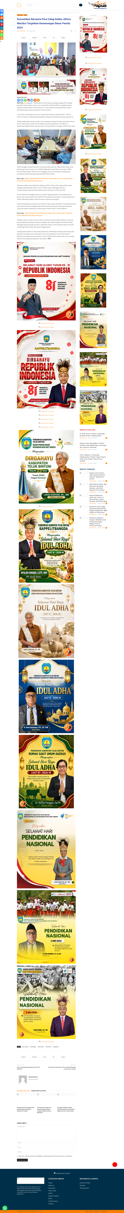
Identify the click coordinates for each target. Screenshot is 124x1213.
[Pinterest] (1, 24)
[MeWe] (1, 28)
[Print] (35, 100)
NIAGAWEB (39, 1211)
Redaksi (82, 1185)
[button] (114, 1164)
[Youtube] (33, 1083)
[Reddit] (1, 17)
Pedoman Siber (85, 1183)
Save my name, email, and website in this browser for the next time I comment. (45, 1156)
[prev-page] (45, 1116)
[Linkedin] (1, 21)
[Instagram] (28, 100)
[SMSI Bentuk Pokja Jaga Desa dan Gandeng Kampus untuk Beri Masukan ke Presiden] (26, 1100)
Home (18, 12)
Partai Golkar (41, 1046)
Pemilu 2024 (48, 1046)
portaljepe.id (55, 1046)
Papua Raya (25, 12)
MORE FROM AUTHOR (38, 1091)
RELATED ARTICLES (23, 1091)
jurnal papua (33, 1046)
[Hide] (0, 41)
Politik (25, 15)
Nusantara (51, 1188)
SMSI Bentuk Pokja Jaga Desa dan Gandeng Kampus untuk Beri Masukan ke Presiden (25, 1109)
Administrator (22, 30)
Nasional (51, 1185)
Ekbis (50, 1198)
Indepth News (53, 1201)
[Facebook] (18, 100)
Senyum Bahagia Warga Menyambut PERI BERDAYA (28, 1068)
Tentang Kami (84, 1188)
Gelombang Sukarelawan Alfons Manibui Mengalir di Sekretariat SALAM (62, 1068)
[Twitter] (21, 100)
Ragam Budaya (53, 1196)
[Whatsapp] (25, 100)
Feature (51, 1204)
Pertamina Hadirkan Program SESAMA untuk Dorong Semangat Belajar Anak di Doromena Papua (65, 1109)
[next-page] (47, 1116)
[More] (38, 100)
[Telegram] (31, 100)
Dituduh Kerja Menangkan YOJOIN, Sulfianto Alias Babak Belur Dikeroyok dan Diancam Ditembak (93, 445)
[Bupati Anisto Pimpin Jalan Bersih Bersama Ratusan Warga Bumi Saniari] (84, 476)
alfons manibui (25, 1046)
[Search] (80, 5)
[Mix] (1, 31)
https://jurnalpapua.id (33, 1079)
